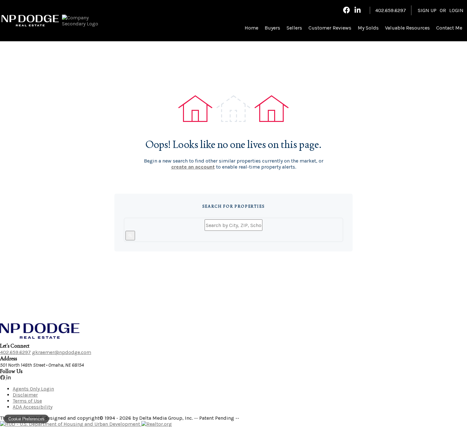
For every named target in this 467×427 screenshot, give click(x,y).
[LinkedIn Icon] (358, 10)
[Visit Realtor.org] (156, 424)
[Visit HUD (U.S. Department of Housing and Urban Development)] (70, 424)
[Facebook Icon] (346, 10)
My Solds (368, 28)
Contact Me (449, 28)
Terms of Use (27, 401)
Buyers (272, 28)
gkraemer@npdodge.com (61, 352)
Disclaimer (25, 395)
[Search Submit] (130, 235)
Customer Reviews (329, 28)
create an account (193, 167)
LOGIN (456, 10)
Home (251, 28)
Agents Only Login (33, 389)
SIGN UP (427, 10)
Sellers (294, 28)
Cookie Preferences (26, 419)
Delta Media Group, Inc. (166, 418)
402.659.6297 (15, 352)
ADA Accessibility (32, 407)
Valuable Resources (407, 28)
